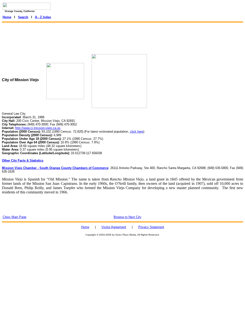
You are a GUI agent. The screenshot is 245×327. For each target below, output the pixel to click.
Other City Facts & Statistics (22, 160)
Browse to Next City (127, 217)
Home (7, 17)
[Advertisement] (122, 35)
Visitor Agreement (113, 227)
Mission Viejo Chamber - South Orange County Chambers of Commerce (55, 168)
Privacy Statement (151, 227)
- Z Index (44, 17)
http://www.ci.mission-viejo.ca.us (38, 128)
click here (136, 131)
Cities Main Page (14, 217)
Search (23, 17)
